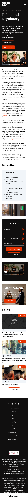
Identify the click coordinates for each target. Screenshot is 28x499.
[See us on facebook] (9, 403)
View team (9, 300)
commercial (5, 118)
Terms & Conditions (14, 408)
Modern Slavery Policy (14, 439)
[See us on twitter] (15, 403)
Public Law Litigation (11, 238)
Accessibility (14, 435)
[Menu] (25, 4)
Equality (14, 425)
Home (3, 10)
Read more (7, 42)
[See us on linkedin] (18, 403)
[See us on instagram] (12, 403)
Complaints (14, 418)
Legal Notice (14, 428)
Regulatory (14, 415)
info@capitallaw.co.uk (20, 468)
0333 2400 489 (7, 468)
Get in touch (8, 47)
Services (8, 10)
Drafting (7, 229)
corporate (4, 115)
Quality (14, 422)
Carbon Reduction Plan (14, 432)
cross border (20, 138)
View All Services (14, 249)
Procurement (9, 175)
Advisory (7, 234)
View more (14, 389)
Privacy (14, 411)
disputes (4, 113)
